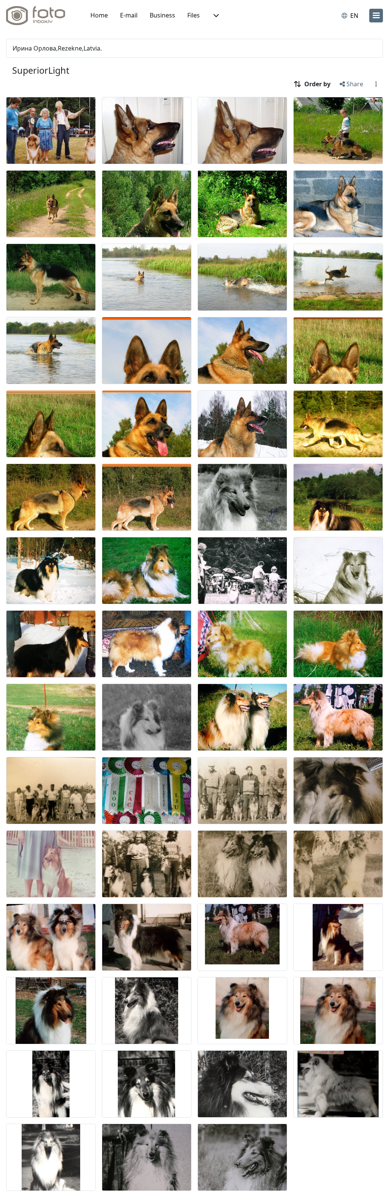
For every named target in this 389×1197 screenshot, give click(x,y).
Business (162, 15)
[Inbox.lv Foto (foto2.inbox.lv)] (40, 15)
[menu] (376, 15)
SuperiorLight (40, 70)
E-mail (129, 15)
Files (193, 15)
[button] (215, 15)
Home (99, 15)
